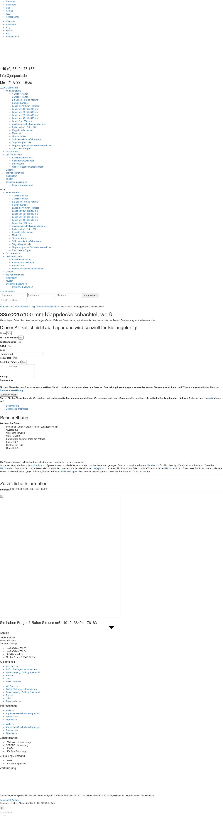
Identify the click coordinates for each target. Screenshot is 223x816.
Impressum (11, 719)
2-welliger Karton (20, 96)
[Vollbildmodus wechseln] (7, 812)
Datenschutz (6, 380)
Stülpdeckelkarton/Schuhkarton (27, 139)
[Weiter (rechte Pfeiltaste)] (4, 815)
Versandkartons (13, 90)
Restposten (11, 175)
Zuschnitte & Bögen (21, 148)
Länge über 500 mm (22, 121)
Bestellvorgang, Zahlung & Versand (23, 672)
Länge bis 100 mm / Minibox (25, 105)
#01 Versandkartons (20, 306)
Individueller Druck (15, 172)
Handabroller (6, 468)
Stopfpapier (98, 468)
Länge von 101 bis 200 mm (25, 108)
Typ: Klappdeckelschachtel (44, 306)
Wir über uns (12, 666)
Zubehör (10, 169)
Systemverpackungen (16, 181)
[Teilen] (4, 812)
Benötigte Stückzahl (10, 362)
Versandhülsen (19, 136)
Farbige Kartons (20, 102)
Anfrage (4, 376)
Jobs (8, 678)
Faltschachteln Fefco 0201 (25, 127)
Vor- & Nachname (9, 337)
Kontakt (9, 10)
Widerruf (10, 710)
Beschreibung (12, 405)
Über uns (10, 1)
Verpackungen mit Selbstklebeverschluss (31, 145)
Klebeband (152, 465)
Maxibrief (16, 133)
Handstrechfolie (172, 468)
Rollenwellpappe (69, 471)
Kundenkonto (12, 16)
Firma (3, 333)
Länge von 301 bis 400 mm (25, 114)
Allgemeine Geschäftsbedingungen (23, 713)
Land (2, 349)
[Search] (1, 304)
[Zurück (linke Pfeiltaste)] (1, 815)
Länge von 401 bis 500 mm (25, 118)
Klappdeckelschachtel (22, 130)
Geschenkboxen (14, 154)
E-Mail (3, 346)
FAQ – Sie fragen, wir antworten (21, 669)
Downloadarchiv (13, 681)
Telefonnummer (8, 341)
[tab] (114, 405)
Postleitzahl (6, 357)
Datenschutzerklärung (11, 390)
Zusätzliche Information (17, 408)
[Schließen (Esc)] (1, 812)
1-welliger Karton (20, 93)
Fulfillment (11, 4)
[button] (111, 189)
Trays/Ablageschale (21, 142)
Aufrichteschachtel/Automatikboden (29, 124)
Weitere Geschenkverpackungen (28, 166)
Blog (8, 7)
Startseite (4, 306)
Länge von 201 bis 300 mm (25, 111)
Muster (9, 178)
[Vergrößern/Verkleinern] (10, 812)
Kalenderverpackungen (23, 160)
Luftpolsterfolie (35, 465)
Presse (9, 675)
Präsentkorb (18, 163)
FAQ (8, 13)
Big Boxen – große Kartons (25, 99)
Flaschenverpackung (22, 157)
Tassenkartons (13, 151)
